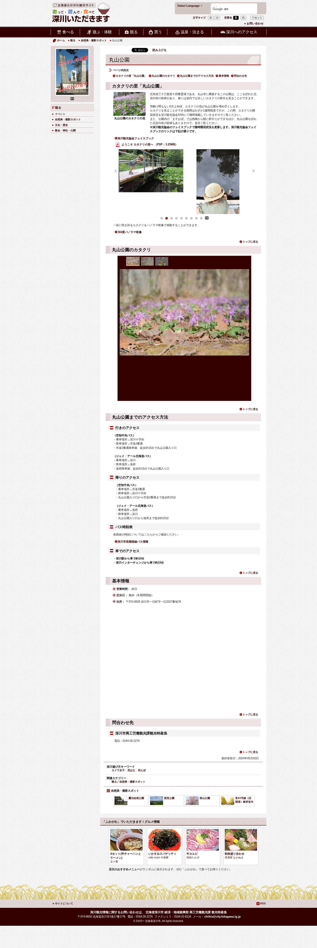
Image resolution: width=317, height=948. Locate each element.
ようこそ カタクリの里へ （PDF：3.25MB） (149, 144)
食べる (68, 32)
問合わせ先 (240, 76)
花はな (131, 770)
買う (158, 32)
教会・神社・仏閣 (65, 130)
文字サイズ (199, 17)
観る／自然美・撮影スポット (128, 781)
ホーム (61, 40)
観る (134, 32)
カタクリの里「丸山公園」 (131, 76)
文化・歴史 (61, 125)
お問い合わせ (255, 23)
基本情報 (224, 76)
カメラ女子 (118, 770)
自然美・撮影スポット (94, 40)
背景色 (228, 17)
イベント (60, 114)
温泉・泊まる (192, 32)
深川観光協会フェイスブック (136, 138)
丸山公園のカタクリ (163, 76)
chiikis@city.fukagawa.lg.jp (222, 916)
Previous (115, 170)
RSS (263, 903)
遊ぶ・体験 (102, 32)
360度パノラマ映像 (130, 232)
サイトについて (64, 903)
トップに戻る (250, 241)
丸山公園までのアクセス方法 (197, 76)
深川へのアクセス (241, 32)
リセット (257, 17)
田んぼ (142, 770)
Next (253, 170)
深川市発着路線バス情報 (133, 541)
